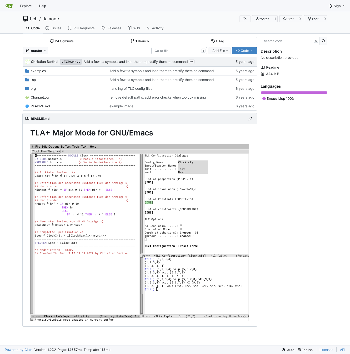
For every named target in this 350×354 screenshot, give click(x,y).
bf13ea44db (70, 61)
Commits (64, 41)
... (191, 61)
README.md (40, 106)
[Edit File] (250, 119)
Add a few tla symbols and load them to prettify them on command (136, 62)
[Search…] (323, 41)
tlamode (50, 18)
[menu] (288, 350)
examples (38, 71)
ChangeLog (40, 97)
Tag (220, 41)
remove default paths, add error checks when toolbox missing (158, 97)
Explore (26, 6)
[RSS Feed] (245, 18)
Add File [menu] (218, 51)
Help (42, 6)
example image (121, 106)
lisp (33, 80)
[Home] (9, 6)
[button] (262, 18)
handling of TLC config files (131, 88)
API (342, 350)
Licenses (326, 350)
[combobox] (179, 50)
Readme (272, 67)
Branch (142, 41)
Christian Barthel (44, 62)
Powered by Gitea (19, 350)
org (33, 88)
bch (34, 18)
